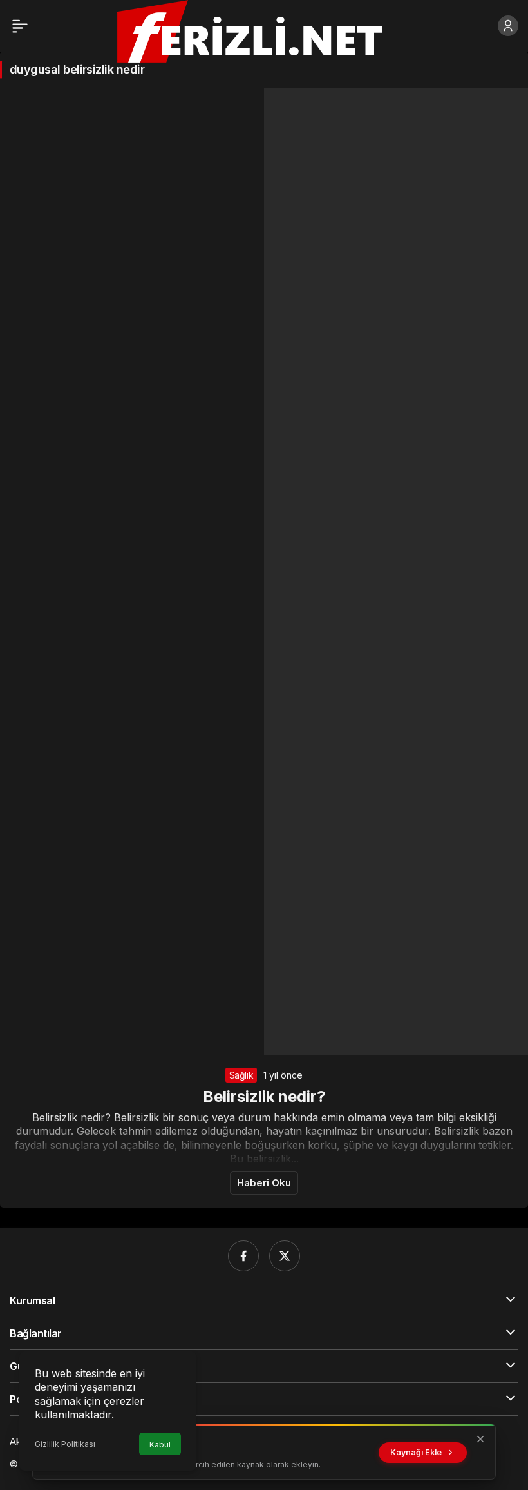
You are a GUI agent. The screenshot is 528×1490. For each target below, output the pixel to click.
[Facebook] (243, 1255)
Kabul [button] (160, 1444)
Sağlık (241, 1075)
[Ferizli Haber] (261, 30)
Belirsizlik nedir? (264, 1096)
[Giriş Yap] (508, 25)
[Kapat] (480, 1439)
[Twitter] (284, 1255)
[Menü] (20, 25)
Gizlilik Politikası (65, 1444)
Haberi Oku (264, 1183)
